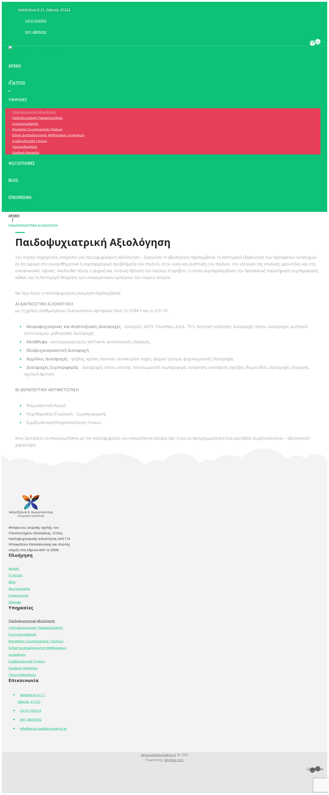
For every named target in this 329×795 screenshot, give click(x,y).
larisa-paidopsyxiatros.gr (158, 755)
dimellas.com (174, 760)
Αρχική (14, 215)
